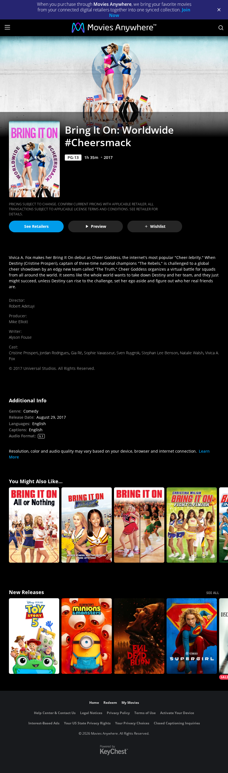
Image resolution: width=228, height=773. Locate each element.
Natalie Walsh (191, 352)
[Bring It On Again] (86, 525)
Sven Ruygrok (128, 352)
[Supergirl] (192, 636)
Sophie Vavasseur (99, 352)
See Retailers (36, 226)
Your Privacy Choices (132, 723)
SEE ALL (212, 592)
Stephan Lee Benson (160, 352)
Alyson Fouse (20, 337)
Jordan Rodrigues (54, 352)
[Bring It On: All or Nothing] (34, 525)
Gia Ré (76, 352)
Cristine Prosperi (23, 352)
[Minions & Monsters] (86, 636)
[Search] (221, 28)
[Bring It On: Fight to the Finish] (192, 525)
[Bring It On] (139, 525)
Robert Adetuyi (21, 306)
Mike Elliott (18, 321)
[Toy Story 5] (34, 636)
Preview (98, 226)
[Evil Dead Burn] (139, 636)
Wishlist (157, 226)
